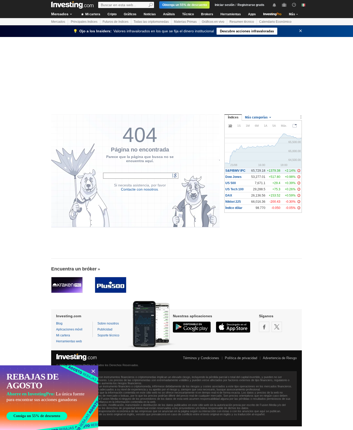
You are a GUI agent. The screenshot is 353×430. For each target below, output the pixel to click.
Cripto (112, 14)
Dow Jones (233, 177)
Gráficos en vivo (213, 22)
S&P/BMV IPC (235, 170)
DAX (228, 195)
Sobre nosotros (108, 323)
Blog (59, 323)
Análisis (169, 14)
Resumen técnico (241, 22)
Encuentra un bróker (74, 268)
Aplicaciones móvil (69, 329)
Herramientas (230, 14)
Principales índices (84, 22)
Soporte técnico (108, 335)
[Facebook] (264, 327)
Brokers (207, 14)
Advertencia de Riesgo (280, 358)
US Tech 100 (234, 189)
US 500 (230, 183)
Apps (252, 14)
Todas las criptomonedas (151, 22)
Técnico (188, 14)
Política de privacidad (241, 358)
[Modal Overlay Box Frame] (49, 397)
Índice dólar (233, 208)
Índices (233, 117)
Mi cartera (92, 14)
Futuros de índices (115, 22)
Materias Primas (185, 22)
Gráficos (130, 14)
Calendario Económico (275, 22)
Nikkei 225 (233, 201)
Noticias (150, 14)
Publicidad (104, 329)
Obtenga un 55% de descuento (184, 5)
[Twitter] (277, 327)
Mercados (59, 14)
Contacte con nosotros (139, 189)
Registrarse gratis (250, 5)
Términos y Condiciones (201, 358)
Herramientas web (69, 341)
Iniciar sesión (224, 5)
